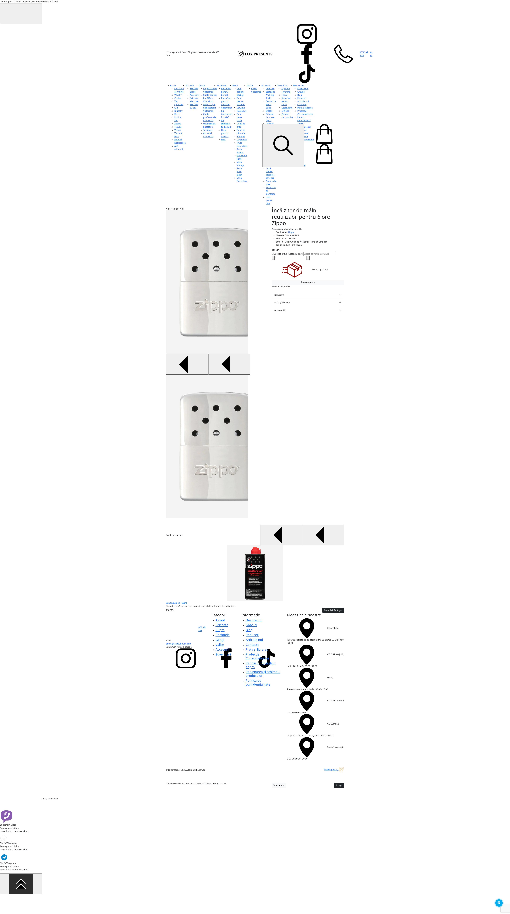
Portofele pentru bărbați (226, 91)
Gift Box (285, 110)
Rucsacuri (241, 110)
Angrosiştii (279, 310)
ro (371, 52)
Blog (299, 94)
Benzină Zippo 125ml (176, 602)
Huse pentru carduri (224, 133)
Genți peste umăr (239, 117)
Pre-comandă (308, 282)
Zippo (291, 232)
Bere (176, 136)
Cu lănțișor (226, 107)
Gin (176, 107)
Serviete (241, 107)
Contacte (301, 104)
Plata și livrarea (305, 107)
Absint (177, 123)
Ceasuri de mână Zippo (271, 104)
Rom (176, 114)
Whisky (178, 94)
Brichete (190, 85)
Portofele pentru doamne (226, 101)
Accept (339, 785)
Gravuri (301, 91)
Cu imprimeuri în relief (226, 114)
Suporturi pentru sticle (286, 101)
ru (371, 55)
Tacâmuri (207, 130)
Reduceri (301, 98)
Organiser (242, 139)
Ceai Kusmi (286, 107)
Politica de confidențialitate (258, 682)
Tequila (178, 126)
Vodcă (177, 130)
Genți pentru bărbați (240, 91)
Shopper (241, 136)
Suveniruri (282, 85)
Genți (235, 85)
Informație (278, 785)
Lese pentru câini (269, 200)
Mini (223, 139)
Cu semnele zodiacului (226, 123)
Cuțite (202, 85)
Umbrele (270, 88)
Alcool (173, 85)
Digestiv (178, 110)
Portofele (221, 85)
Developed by (331, 769)
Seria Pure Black (239, 171)
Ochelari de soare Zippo (270, 117)
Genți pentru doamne (241, 101)
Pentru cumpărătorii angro (304, 120)
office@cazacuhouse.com (178, 643)
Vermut (178, 133)
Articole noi (303, 101)
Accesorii (194, 94)
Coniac (177, 98)
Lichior (177, 117)
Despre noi (298, 85)
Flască (284, 94)
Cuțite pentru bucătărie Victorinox (210, 98)
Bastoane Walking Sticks (270, 95)
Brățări (269, 110)
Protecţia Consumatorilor (257, 656)
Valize (250, 85)
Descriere (279, 294)
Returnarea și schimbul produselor (263, 673)
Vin (176, 120)
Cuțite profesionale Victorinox (209, 117)
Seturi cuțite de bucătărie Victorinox (209, 107)
